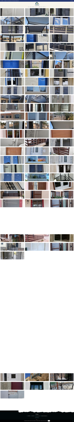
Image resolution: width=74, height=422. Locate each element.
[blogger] (71, 0)
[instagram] (72, 0)
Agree (48, 420)
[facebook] (70, 0)
